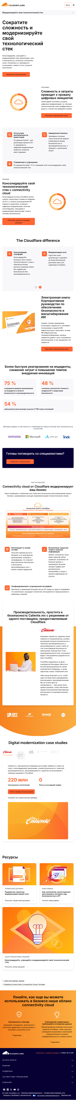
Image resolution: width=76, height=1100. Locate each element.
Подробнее (17, 1035)
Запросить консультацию (16, 74)
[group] (20, 264)
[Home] (13, 5)
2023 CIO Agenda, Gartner (14, 981)
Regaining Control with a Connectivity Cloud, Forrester (24, 984)
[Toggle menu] (73, 5)
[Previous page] (35, 287)
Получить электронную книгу (56, 116)
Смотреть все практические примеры (22, 798)
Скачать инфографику (50, 900)
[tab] (7, 752)
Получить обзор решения (15, 967)
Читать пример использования (21, 792)
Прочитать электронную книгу (57, 349)
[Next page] (40, 287)
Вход (68, 5)
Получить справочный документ (17, 900)
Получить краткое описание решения (18, 221)
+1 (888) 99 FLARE (66, 1053)
